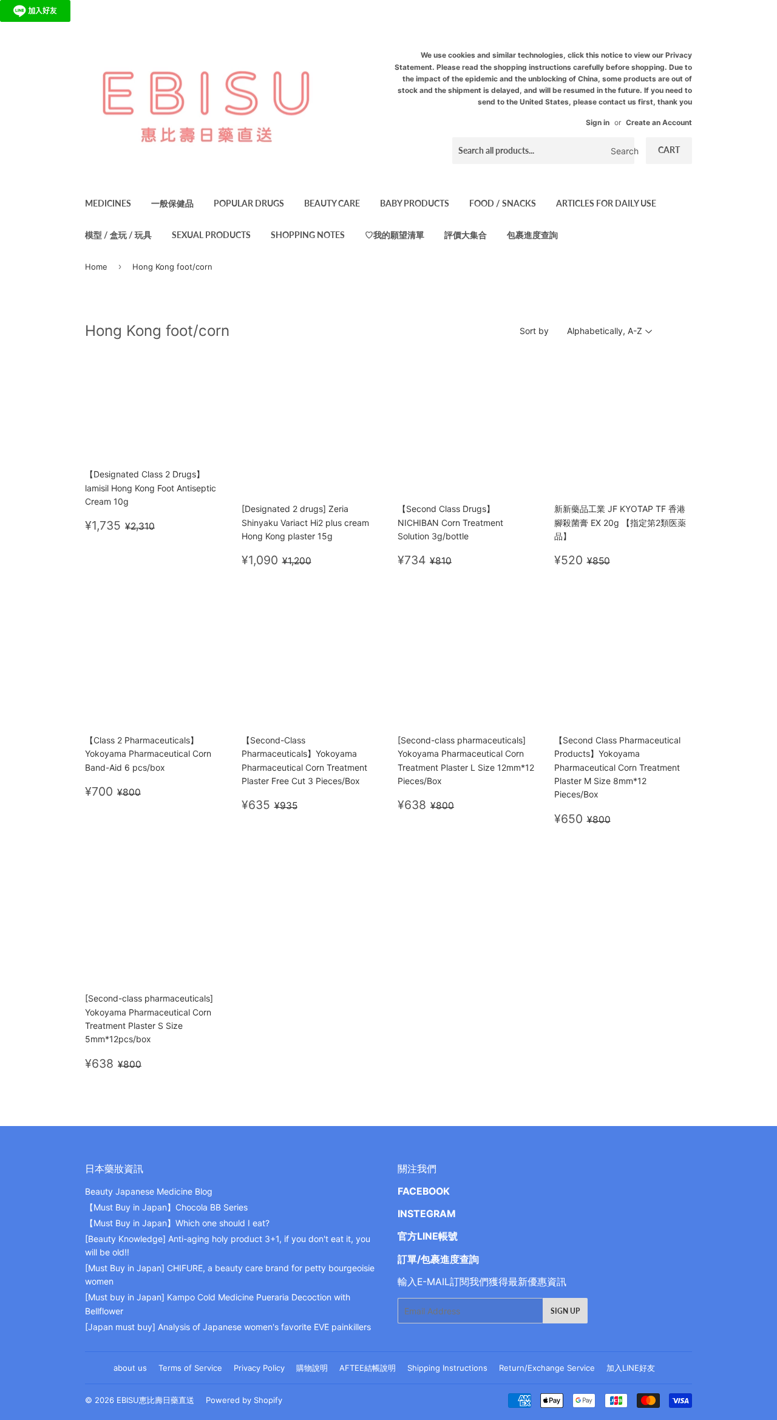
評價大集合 (465, 235)
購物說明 (312, 1368)
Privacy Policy (259, 1368)
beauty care (332, 203)
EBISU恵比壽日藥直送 (155, 1400)
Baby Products (414, 203)
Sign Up (565, 1311)
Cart (669, 150)
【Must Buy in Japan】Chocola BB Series (166, 1207)
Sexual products (211, 235)
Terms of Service (190, 1368)
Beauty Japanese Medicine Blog (148, 1191)
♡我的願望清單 (394, 235)
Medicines (108, 203)
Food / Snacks (502, 203)
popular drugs (249, 203)
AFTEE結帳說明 (367, 1368)
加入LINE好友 (630, 1368)
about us (130, 1368)
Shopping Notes (308, 235)
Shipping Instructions (447, 1368)
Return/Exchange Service (547, 1368)
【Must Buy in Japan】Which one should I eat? (177, 1223)
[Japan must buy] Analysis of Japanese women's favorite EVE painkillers (228, 1327)
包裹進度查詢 (532, 235)
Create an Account (659, 122)
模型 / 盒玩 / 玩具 (118, 235)
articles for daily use (606, 203)
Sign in (597, 122)
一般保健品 (172, 203)
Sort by (534, 331)
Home (96, 266)
